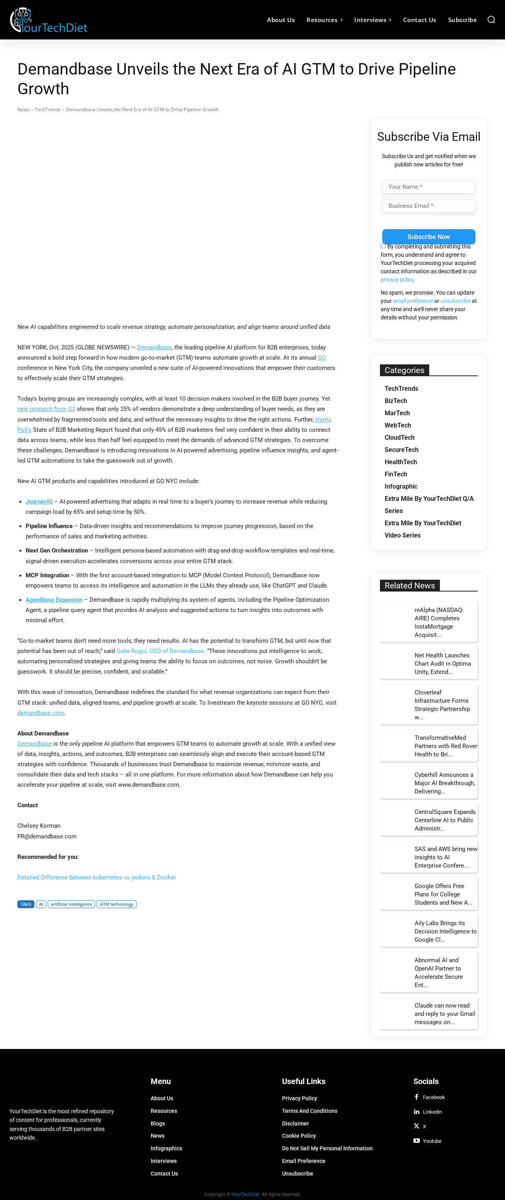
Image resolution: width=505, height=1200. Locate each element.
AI (41, 904)
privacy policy (397, 279)
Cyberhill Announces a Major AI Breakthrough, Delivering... (445, 783)
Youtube (432, 1141)
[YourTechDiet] (70, 20)
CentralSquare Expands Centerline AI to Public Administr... (445, 820)
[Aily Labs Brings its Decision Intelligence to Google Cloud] (394, 929)
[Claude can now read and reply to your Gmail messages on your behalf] (394, 1011)
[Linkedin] (416, 1112)
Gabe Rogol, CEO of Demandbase (160, 651)
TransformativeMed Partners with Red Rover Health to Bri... (446, 746)
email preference (413, 301)
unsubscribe (456, 301)
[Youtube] (416, 1141)
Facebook (434, 1097)
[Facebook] (416, 1097)
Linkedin (432, 1112)
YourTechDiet (245, 1194)
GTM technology (116, 904)
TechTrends (48, 109)
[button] (491, 19)
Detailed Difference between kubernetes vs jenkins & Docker (96, 877)
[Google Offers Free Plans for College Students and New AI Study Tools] (394, 892)
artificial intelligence (71, 904)
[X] (416, 1126)
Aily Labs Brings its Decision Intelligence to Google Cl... (446, 931)
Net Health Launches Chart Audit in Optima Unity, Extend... (443, 664)
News (23, 109)
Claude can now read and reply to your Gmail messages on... (445, 1014)
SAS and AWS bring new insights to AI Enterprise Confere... (446, 857)
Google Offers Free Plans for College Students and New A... (444, 894)
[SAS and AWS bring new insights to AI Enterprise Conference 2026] (394, 855)
